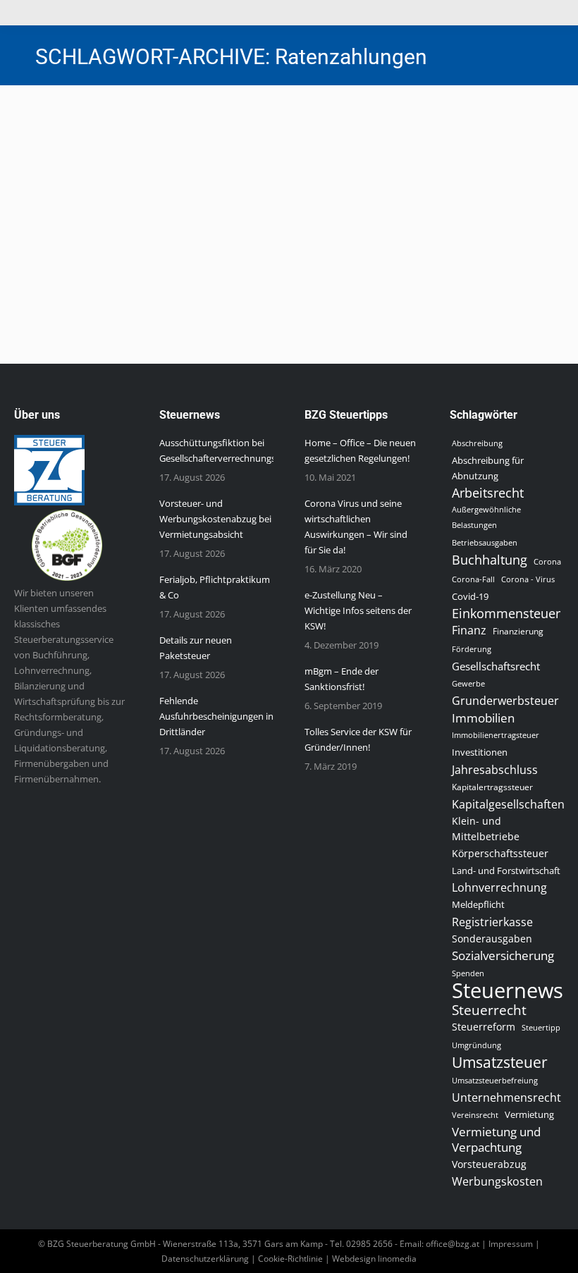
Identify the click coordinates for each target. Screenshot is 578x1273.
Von (160, 184)
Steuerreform (483, 1026)
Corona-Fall (473, 579)
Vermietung (529, 1115)
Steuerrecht (489, 1010)
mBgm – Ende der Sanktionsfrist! (342, 679)
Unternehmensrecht (506, 1097)
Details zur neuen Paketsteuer (195, 648)
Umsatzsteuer (500, 1062)
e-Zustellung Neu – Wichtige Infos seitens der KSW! (358, 610)
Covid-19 (470, 596)
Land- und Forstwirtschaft (506, 870)
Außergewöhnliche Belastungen (486, 517)
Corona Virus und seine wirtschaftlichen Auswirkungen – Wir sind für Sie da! (356, 526)
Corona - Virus (528, 579)
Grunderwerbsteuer (505, 700)
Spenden (468, 973)
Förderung (471, 649)
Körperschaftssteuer (500, 853)
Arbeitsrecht (488, 492)
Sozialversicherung (503, 956)
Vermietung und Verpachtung (496, 1139)
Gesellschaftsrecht (496, 666)
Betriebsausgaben (484, 542)
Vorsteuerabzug (489, 1164)
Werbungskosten (497, 1181)
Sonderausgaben (492, 938)
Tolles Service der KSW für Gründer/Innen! (358, 739)
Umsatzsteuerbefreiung (495, 1081)
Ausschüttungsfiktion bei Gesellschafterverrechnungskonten (232, 450)
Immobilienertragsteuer (495, 735)
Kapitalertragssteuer (492, 787)
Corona (547, 562)
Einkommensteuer (506, 613)
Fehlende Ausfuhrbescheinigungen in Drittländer (216, 716)
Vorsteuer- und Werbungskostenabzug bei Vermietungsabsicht (215, 519)
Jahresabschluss (495, 769)
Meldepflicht (478, 905)
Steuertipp (541, 1027)
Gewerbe (468, 683)
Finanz (469, 630)
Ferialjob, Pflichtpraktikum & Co (214, 587)
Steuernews (76, 184)
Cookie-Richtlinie (290, 1259)
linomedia (397, 1259)
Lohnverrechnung (499, 887)
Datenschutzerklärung (205, 1259)
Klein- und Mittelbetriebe (485, 828)
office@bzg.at (452, 1244)
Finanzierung (518, 631)
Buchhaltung (489, 559)
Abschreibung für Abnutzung (488, 468)
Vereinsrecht (475, 1115)
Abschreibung (477, 443)
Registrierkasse (492, 922)
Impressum (510, 1244)
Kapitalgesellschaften (508, 804)
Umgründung (476, 1045)
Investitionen (480, 752)
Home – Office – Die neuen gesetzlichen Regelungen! (360, 450)
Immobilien (483, 717)
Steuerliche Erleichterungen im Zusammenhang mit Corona (238, 159)
